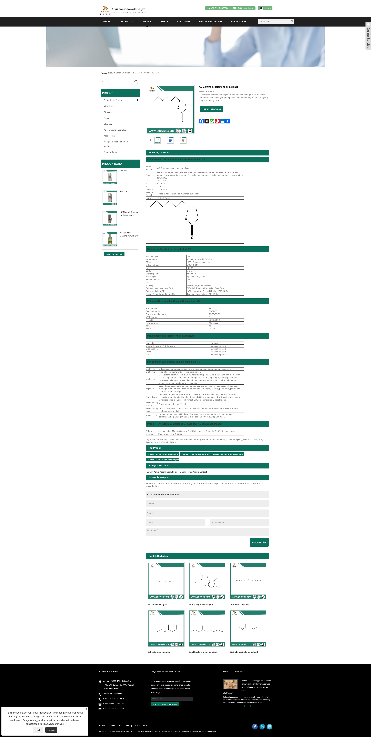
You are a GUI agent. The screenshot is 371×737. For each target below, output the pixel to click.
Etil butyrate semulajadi (159, 652)
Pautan (102, 726)
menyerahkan (259, 542)
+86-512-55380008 (114, 694)
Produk (147, 21)
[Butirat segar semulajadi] (207, 580)
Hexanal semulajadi (157, 604)
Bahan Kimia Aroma (123, 73)
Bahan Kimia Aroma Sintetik (193, 472)
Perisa (106, 118)
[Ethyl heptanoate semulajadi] (207, 628)
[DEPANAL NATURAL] (248, 580)
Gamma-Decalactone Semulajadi (163, 459)
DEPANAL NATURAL (240, 604)
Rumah (106, 21)
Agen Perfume (110, 152)
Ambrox (123, 191)
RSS (121, 726)
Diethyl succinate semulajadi (244, 652)
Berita (164, 21)
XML (128, 726)
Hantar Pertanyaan (210, 21)
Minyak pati (109, 106)
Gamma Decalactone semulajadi (162, 454)
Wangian (108, 112)
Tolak (38, 730)
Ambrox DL (125, 170)
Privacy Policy (140, 726)
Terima (51, 730)
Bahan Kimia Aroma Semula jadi (146, 73)
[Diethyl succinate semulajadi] (248, 628)
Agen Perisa (109, 136)
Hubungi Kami (238, 21)
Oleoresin (108, 124)
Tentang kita (126, 21)
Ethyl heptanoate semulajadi (203, 652)
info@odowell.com (245, 8)
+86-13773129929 (117, 699)
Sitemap (112, 726)
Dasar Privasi (57, 724)
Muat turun (183, 21)
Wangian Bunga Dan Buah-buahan (116, 144)
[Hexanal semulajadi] (166, 580)
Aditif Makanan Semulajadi (116, 130)
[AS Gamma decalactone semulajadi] (157, 140)
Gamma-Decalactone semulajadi (227, 454)
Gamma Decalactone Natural (195, 454)
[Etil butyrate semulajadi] (166, 628)
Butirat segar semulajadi (201, 604)
